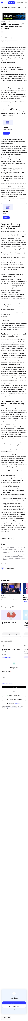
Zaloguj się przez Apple (16, 699)
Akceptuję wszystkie (14, 1003)
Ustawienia (14, 1009)
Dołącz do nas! (20, 2)
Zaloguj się (11, 2)
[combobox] (14, 7)
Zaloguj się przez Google (15, 695)
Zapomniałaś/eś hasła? (7, 683)
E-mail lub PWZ (6, 671)
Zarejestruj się (18, 703)
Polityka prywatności (10, 707)
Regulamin (19, 707)
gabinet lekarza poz (7, 538)
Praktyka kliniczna (11, 21)
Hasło (4, 677)
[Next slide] (26, 588)
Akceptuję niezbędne (14, 1006)
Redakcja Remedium (8, 32)
